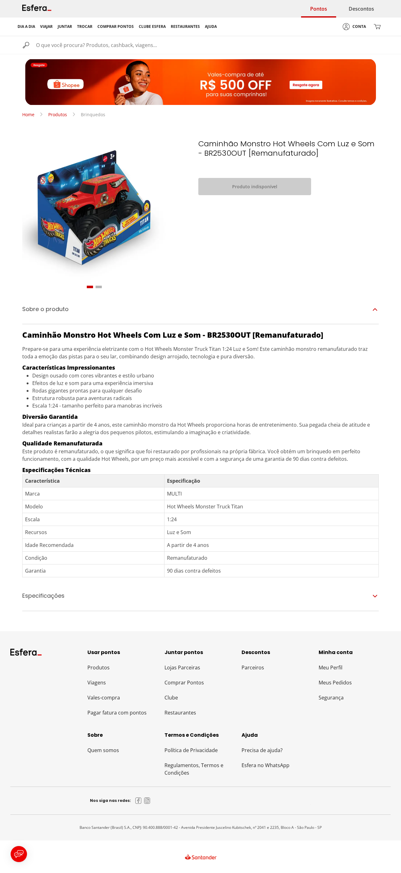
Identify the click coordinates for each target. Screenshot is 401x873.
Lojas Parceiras (182, 667)
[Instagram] (147, 800)
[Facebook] (138, 800)
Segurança (331, 697)
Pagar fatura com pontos (117, 712)
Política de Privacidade (191, 750)
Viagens (96, 682)
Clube (171, 697)
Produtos (57, 114)
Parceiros (253, 667)
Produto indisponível (254, 187)
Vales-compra (103, 697)
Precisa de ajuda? (262, 750)
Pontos (318, 8)
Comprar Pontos (184, 682)
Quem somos (103, 750)
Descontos (361, 8)
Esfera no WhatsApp (265, 765)
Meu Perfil (330, 667)
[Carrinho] (377, 26)
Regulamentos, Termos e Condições (193, 769)
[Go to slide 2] (99, 287)
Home (28, 114)
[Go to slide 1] (90, 287)
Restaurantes (180, 712)
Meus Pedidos (335, 682)
